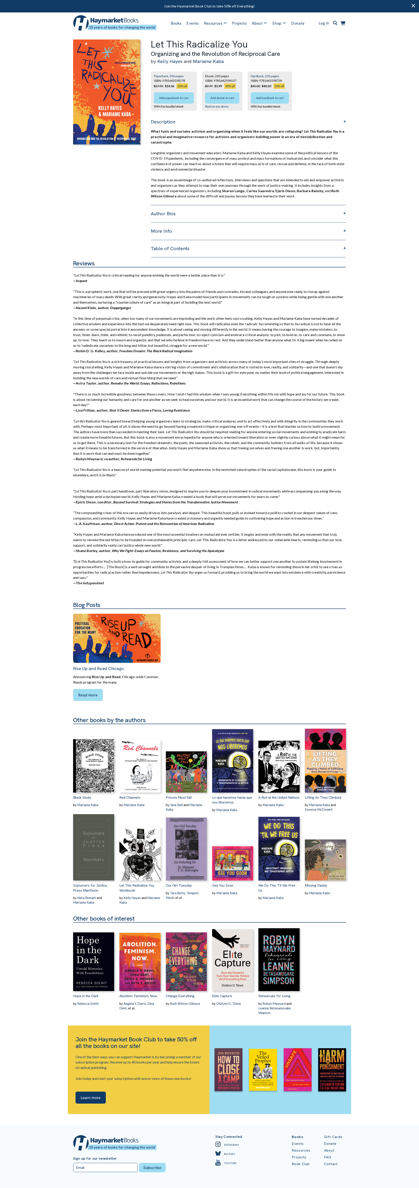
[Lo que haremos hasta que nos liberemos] (232, 758)
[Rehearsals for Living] (278, 957)
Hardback (257, 76)
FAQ (327, 1157)
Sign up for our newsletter (95, 1158)
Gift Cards (333, 1137)
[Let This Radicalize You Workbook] (139, 846)
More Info (161, 231)
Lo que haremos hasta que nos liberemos (232, 800)
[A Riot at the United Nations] (278, 758)
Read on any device (216, 106)
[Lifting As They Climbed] (325, 758)
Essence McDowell (318, 809)
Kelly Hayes (169, 61)
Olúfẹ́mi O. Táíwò (228, 1003)
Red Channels (129, 797)
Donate (297, 23)
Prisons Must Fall (179, 797)
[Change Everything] (186, 957)
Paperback (161, 76)
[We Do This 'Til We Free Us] (278, 846)
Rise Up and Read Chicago (98, 668)
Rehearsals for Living (274, 996)
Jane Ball (176, 805)
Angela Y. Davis (135, 1003)
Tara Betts (177, 893)
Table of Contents (170, 248)
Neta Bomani (86, 898)
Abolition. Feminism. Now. (138, 996)
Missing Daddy (316, 885)
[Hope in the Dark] (93, 957)
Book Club (301, 1164)
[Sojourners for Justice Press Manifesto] (93, 846)
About (329, 1150)
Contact (331, 1164)
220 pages (272, 76)
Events (193, 23)
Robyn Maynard (274, 1003)
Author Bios (163, 213)
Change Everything (180, 996)
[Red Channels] (139, 758)
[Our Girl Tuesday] (186, 846)
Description (163, 122)
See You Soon (222, 885)
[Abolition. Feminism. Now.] (139, 957)
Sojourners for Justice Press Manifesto (90, 887)
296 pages (177, 76)
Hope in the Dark (85, 996)
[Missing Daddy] (325, 846)
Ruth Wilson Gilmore (185, 1003)
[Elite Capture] (232, 957)
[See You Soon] (232, 846)
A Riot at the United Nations (278, 797)
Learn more (91, 1097)
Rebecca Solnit (88, 1003)
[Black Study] (93, 758)
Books (176, 23)
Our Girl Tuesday (179, 885)
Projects (239, 23)
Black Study (82, 797)
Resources (213, 23)
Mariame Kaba (208, 61)
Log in (324, 23)
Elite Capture (222, 996)
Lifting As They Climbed (323, 797)
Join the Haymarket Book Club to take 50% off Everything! (209, 6)
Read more (88, 694)
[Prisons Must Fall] (186, 758)
